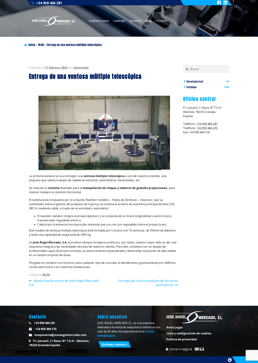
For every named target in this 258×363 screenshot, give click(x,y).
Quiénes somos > (114, 344)
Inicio (31, 45)
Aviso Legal (174, 327)
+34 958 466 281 (49, 3)
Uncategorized (194, 81)
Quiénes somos (99, 21)
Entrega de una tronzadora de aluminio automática (148, 283)
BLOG (41, 45)
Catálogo (119, 21)
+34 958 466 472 (207, 128)
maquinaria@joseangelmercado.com (60, 335)
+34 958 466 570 (45, 329)
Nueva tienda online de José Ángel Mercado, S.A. (64, 283)
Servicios (135, 21)
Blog (148, 21)
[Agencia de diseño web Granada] (230, 360)
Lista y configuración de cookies (188, 333)
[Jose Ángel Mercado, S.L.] (54, 21)
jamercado (81, 68)
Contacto (162, 21)
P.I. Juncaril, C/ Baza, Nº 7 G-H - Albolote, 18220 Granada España (59, 343)
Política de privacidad (181, 339)
